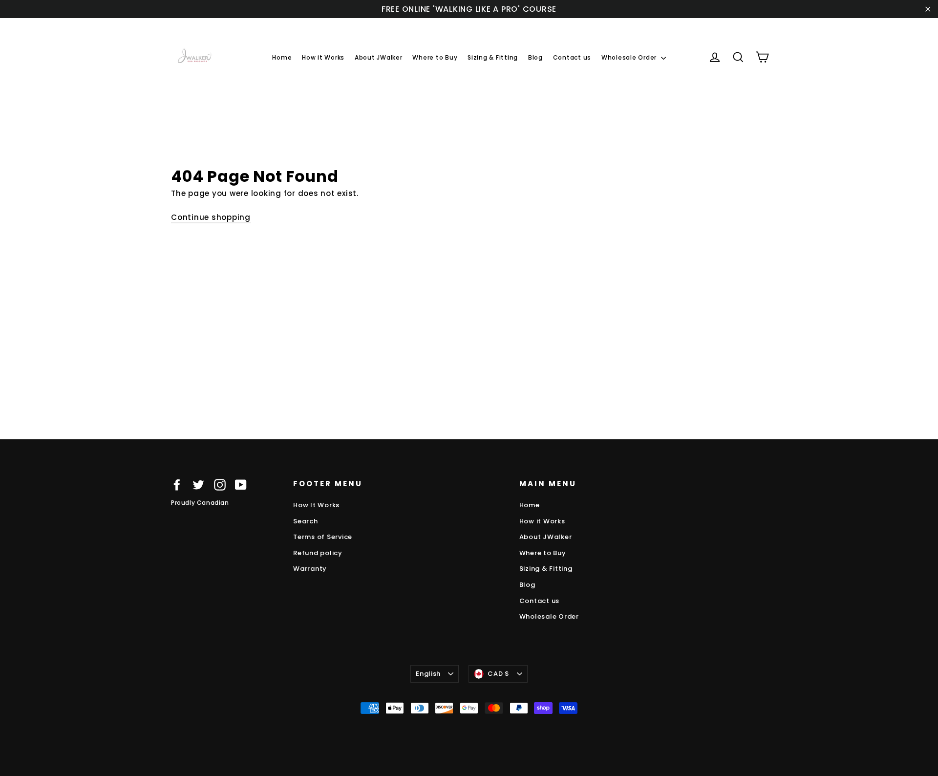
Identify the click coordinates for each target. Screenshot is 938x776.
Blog (535, 57)
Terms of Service (322, 536)
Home (282, 57)
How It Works (316, 505)
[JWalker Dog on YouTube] (241, 484)
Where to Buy (434, 57)
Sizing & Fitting (493, 57)
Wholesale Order (630, 57)
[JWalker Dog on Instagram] (220, 484)
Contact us (572, 57)
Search (305, 521)
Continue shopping (211, 217)
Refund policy (317, 553)
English (428, 673)
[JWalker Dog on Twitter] (198, 484)
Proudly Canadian (200, 502)
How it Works (323, 57)
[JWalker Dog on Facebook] (177, 484)
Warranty (310, 568)
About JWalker (379, 57)
